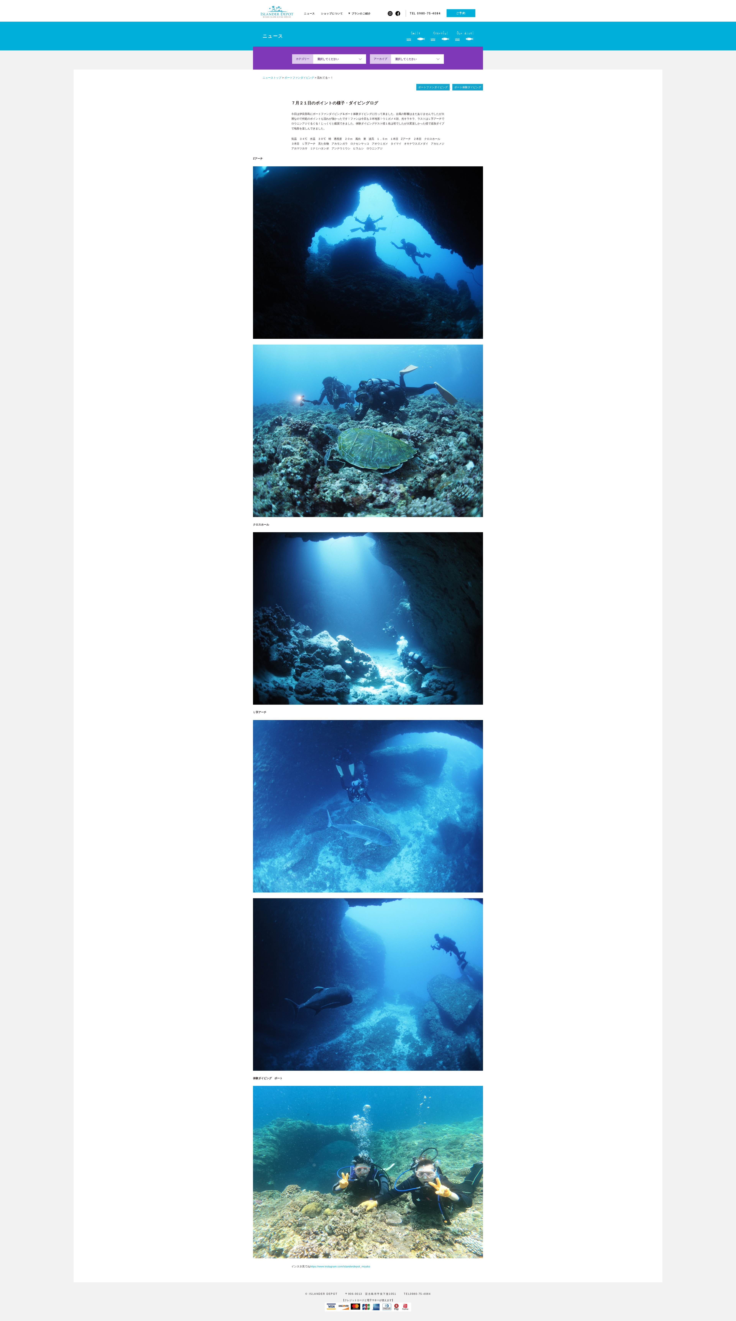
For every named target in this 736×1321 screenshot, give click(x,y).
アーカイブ (380, 58)
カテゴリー (302, 58)
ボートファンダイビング (433, 87)
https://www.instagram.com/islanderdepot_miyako (340, 1266)
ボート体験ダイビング (467, 87)
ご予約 (461, 13)
